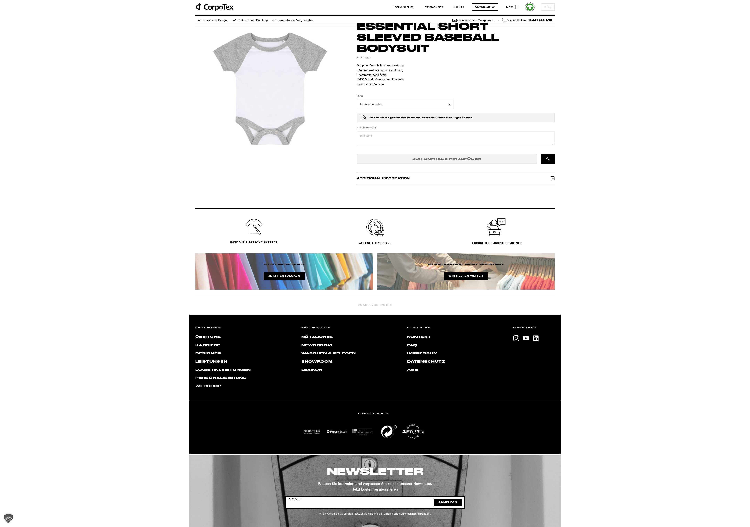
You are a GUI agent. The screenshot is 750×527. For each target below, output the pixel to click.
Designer (208, 353)
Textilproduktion (433, 7)
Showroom (317, 361)
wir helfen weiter (465, 276)
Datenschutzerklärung (413, 514)
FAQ (412, 345)
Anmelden (447, 502)
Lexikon (312, 369)
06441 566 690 (540, 20)
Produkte (458, 7)
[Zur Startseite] (214, 7)
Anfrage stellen (485, 7)
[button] (8, 518)
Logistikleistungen (223, 369)
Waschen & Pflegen (328, 353)
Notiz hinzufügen (366, 128)
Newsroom (316, 345)
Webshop (208, 386)
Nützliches (317, 337)
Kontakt (419, 337)
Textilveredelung (403, 7)
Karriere (207, 345)
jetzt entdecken (284, 276)
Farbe (360, 96)
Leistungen (211, 361)
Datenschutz (426, 361)
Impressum (422, 353)
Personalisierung (221, 378)
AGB (412, 369)
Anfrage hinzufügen (447, 159)
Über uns (208, 337)
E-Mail (295, 499)
